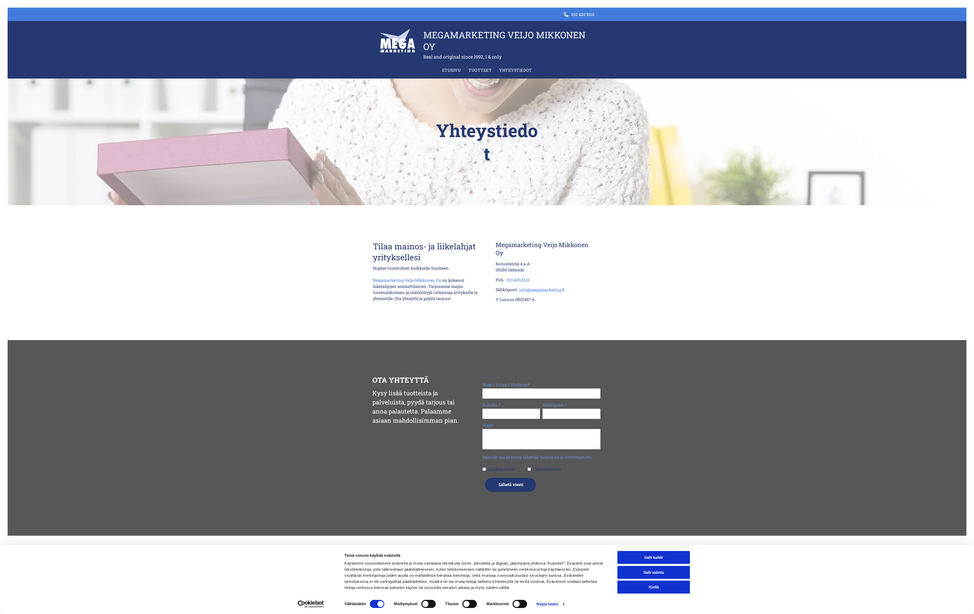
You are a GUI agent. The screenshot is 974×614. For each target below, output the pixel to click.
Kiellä (654, 587)
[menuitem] (451, 70)
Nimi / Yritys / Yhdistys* (505, 384)
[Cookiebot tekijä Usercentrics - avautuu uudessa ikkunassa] (311, 604)
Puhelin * (491, 404)
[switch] (428, 604)
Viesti (488, 425)
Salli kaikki (653, 557)
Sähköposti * (555, 404)
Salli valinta (653, 572)
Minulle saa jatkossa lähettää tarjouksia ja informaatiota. (537, 457)
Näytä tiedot (547, 604)
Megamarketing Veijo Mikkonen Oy (407, 280)
